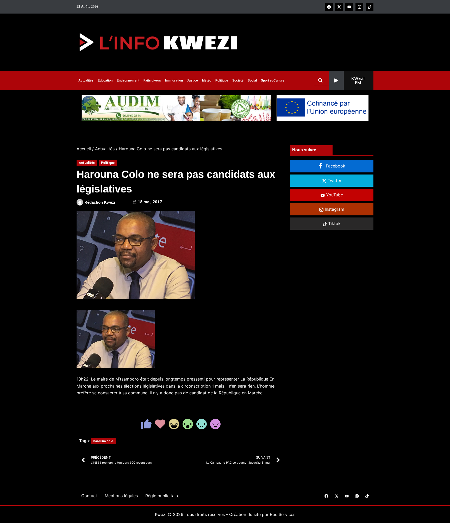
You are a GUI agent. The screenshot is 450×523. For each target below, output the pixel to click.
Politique (221, 80)
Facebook (334, 166)
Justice (192, 80)
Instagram (333, 209)
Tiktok (334, 223)
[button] (351, 80)
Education (105, 80)
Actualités (85, 80)
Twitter (333, 180)
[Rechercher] (321, 80)
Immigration (174, 80)
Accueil (84, 148)
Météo (206, 80)
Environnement (128, 80)
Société (237, 80)
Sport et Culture (272, 80)
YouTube (334, 194)
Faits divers (152, 80)
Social (252, 80)
